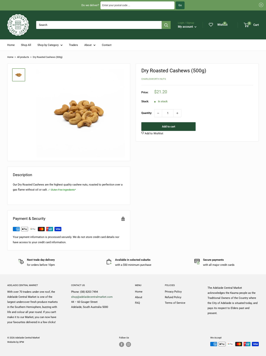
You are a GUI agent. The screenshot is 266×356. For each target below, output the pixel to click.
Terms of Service (175, 302)
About (88, 45)
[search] (99, 25)
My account (186, 26)
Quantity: (146, 113)
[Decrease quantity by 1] (158, 113)
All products (23, 57)
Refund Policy (173, 297)
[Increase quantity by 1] (177, 113)
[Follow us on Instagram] (128, 344)
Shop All (26, 45)
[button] (260, 4)
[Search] (166, 25)
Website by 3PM (15, 342)
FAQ (137, 302)
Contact (106, 45)
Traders (73, 45)
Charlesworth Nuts (153, 79)
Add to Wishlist (153, 133)
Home (11, 45)
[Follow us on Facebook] (121, 344)
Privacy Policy (173, 291)
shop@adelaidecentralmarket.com (92, 297)
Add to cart (168, 126)
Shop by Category (48, 45)
